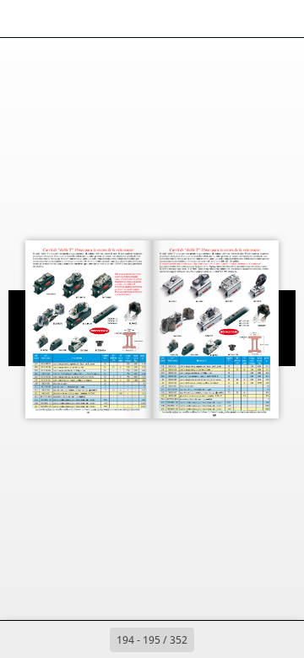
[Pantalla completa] (280, 18)
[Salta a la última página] (250, 639)
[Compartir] (243, 18)
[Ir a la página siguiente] (212, 639)
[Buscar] (60, 18)
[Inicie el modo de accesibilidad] (98, 18)
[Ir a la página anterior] (91, 639)
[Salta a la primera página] (54, 639)
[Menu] (23, 18)
